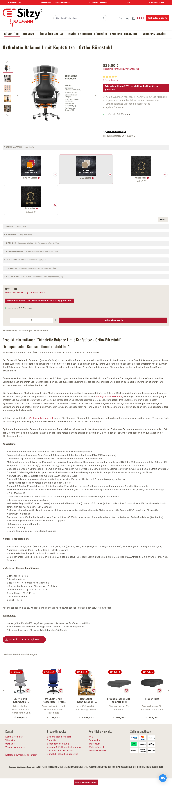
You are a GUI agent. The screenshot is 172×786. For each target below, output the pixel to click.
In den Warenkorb (113, 320)
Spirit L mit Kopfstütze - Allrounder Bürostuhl (20, 700)
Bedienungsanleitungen (59, 736)
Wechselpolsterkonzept (41, 418)
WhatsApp (10, 740)
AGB (91, 736)
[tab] (10, 330)
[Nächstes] (96, 96)
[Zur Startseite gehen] (23, 17)
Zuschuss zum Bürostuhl (60, 750)
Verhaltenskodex (97, 750)
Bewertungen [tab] (41, 330)
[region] (50, 96)
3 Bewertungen (111, 80)
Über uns (10, 743)
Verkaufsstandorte (158, 18)
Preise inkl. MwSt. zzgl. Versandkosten (121, 69)
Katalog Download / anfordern (21, 755)
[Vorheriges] (17, 96)
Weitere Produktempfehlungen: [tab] (20, 654)
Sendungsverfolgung (58, 743)
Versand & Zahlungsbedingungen (64, 747)
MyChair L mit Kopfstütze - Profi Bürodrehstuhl (53, 700)
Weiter (163, 220)
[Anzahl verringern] (7, 320)
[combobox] (77, 18)
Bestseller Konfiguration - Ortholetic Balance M (86, 700)
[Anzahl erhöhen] (55, 320)
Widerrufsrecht (96, 747)
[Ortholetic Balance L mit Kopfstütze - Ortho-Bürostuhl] (56, 93)
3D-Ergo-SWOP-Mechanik (109, 396)
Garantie (51, 740)
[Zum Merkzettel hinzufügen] (28, 690)
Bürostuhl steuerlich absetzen (62, 754)
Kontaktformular (14, 736)
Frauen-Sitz (152, 698)
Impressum (94, 743)
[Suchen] (104, 18)
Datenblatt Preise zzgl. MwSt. (25, 639)
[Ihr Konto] (127, 18)
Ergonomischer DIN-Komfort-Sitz (119, 700)
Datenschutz (95, 740)
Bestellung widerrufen (86, 782)
